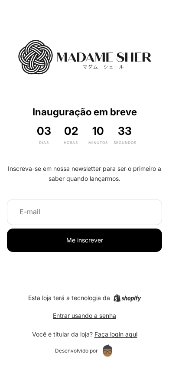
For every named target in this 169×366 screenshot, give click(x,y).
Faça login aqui (115, 334)
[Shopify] (127, 298)
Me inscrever (84, 240)
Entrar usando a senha (84, 315)
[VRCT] (107, 350)
